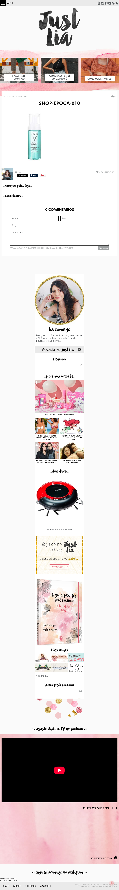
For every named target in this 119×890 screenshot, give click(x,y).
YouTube (99, 3)
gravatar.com (66, 248)
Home (5, 886)
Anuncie (45, 886)
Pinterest (113, 3)
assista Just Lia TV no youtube (59, 729)
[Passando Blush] (76, 658)
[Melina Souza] (59, 668)
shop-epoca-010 (59, 103)
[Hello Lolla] (76, 668)
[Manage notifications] (111, 883)
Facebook (106, 3)
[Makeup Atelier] (43, 658)
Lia (19, 172)
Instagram (102, 3)
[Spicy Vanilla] (59, 658)
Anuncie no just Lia (57, 350)
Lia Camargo (92, 887)
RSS (116, 3)
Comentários (106, 172)
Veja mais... (42, 676)
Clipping (30, 886)
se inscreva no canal (101, 858)
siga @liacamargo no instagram (59, 872)
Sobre (17, 886)
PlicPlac (114, 887)
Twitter (109, 3)
